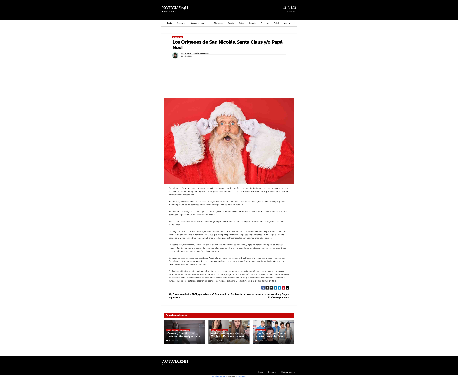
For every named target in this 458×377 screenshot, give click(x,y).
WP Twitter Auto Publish (219, 376)
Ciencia (231, 23)
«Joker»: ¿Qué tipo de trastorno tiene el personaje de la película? (184, 336)
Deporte (252, 23)
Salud (276, 23)
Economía (265, 23)
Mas (285, 23)
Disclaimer (181, 23)
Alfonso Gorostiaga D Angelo (197, 53)
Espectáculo (177, 37)
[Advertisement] (229, 77)
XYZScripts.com (241, 376)
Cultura (241, 23)
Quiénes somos (197, 23)
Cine (168, 330)
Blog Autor (218, 23)
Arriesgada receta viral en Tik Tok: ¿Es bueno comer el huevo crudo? (228, 336)
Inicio (169, 23)
